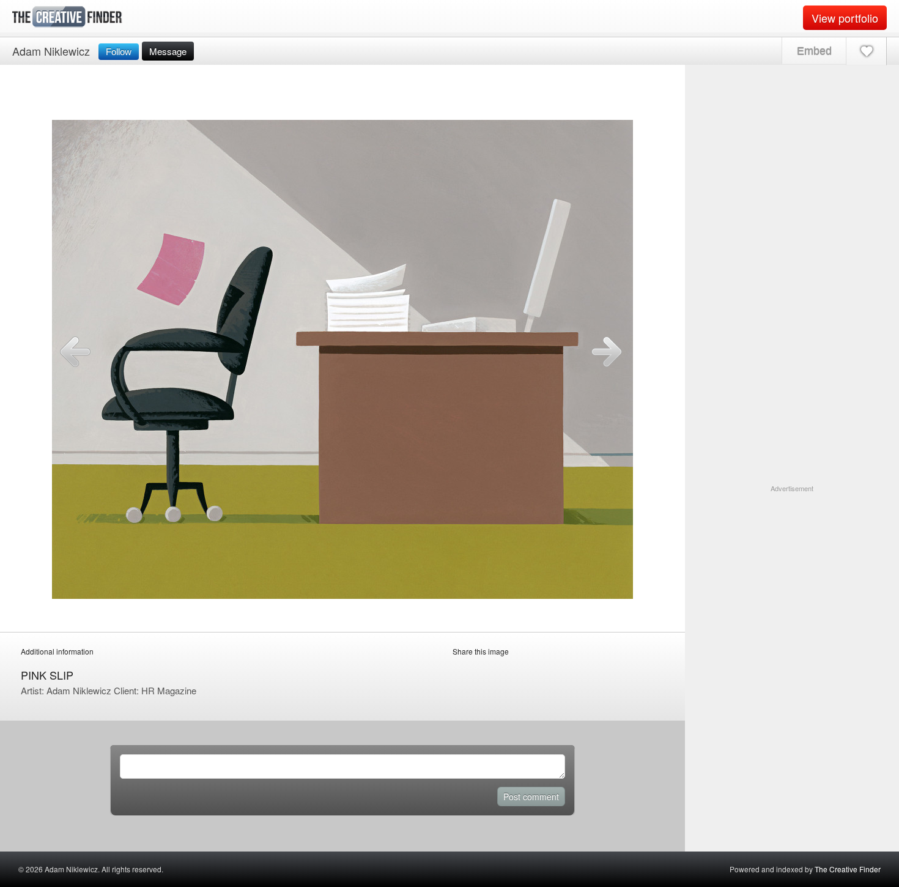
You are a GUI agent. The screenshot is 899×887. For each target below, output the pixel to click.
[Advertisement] (792, 570)
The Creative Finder (848, 869)
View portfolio (845, 18)
